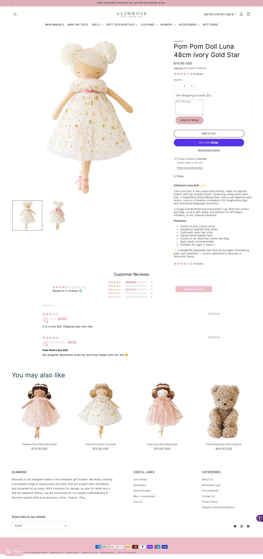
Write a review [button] (193, 289)
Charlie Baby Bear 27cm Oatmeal (223, 444)
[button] (15, 14)
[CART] (248, 14)
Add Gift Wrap (189, 120)
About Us (207, 479)
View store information (190, 167)
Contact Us (208, 496)
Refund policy (56, 552)
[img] (50, 314)
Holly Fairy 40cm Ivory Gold (101, 444)
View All (137, 501)
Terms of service (90, 552)
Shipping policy (108, 552)
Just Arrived (140, 479)
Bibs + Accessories (144, 496)
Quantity (178, 80)
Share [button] (180, 176)
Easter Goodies (142, 490)
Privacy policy (72, 552)
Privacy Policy (209, 501)
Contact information (127, 552)
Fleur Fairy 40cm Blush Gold (162, 444)
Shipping (178, 68)
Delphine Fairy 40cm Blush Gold (39, 444)
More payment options (209, 150)
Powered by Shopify (38, 552)
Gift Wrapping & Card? (194, 95)
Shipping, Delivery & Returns (218, 507)
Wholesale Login (211, 485)
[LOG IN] (241, 14)
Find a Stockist (210, 490)
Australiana (139, 485)
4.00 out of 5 (77, 287)
